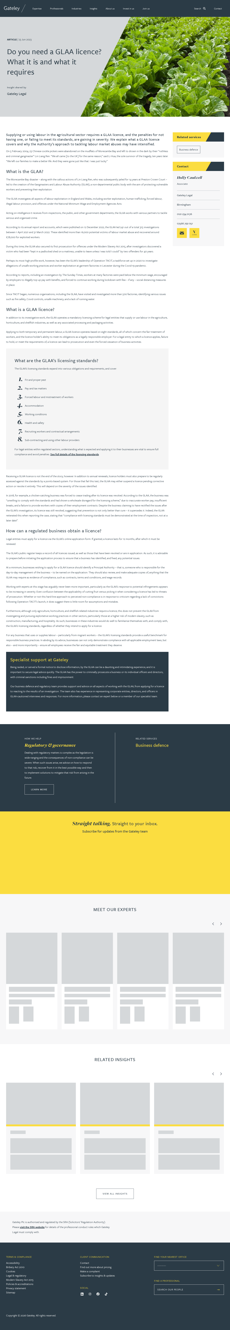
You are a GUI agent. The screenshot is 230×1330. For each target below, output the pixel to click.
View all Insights (115, 1193)
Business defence (188, 149)
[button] (37, 8)
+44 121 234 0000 (13, 1010)
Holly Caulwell (189, 177)
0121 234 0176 (184, 214)
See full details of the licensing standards (74, 454)
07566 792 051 (185, 223)
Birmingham (184, 204)
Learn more (42, 789)
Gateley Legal (16, 93)
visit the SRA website (32, 1227)
